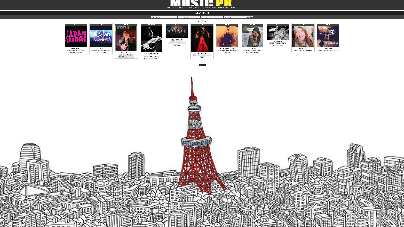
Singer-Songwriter (252, 50)
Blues (223, 50)
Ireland (93, 50)
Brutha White (328, 48)
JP (227, 7)
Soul (198, 55)
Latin (124, 54)
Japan (319, 50)
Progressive (182, 43)
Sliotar (101, 48)
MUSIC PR (202, 65)
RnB (202, 55)
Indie (259, 50)
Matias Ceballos (126, 53)
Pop (304, 50)
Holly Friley (303, 48)
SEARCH (221, 7)
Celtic (97, 50)
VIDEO (190, 7)
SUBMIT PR (233, 7)
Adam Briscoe (75, 48)
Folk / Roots (72, 52)
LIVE (195, 7)
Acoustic (82, 50)
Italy (220, 50)
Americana (227, 52)
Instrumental (179, 41)
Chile (121, 54)
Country (150, 56)
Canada (70, 50)
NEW (168, 7)
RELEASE (182, 7)
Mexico (173, 41)
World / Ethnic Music (105, 50)
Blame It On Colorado (151, 53)
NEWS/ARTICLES (210, 7)
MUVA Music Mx (176, 39)
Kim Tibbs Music (202, 53)
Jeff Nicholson (277, 41)
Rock (104, 52)
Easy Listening (148, 58)
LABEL (201, 7)
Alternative (79, 52)
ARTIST (175, 7)
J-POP (299, 50)
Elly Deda (252, 48)
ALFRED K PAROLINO (227, 48)
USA (146, 56)
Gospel (202, 57)
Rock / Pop (75, 50)
